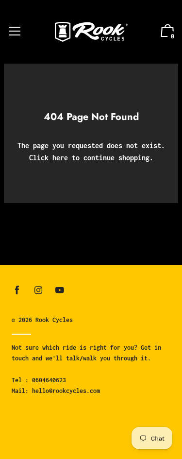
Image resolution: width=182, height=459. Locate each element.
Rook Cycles (54, 319)
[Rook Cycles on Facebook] (17, 290)
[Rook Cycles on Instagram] (38, 290)
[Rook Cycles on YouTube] (59, 290)
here (60, 157)
